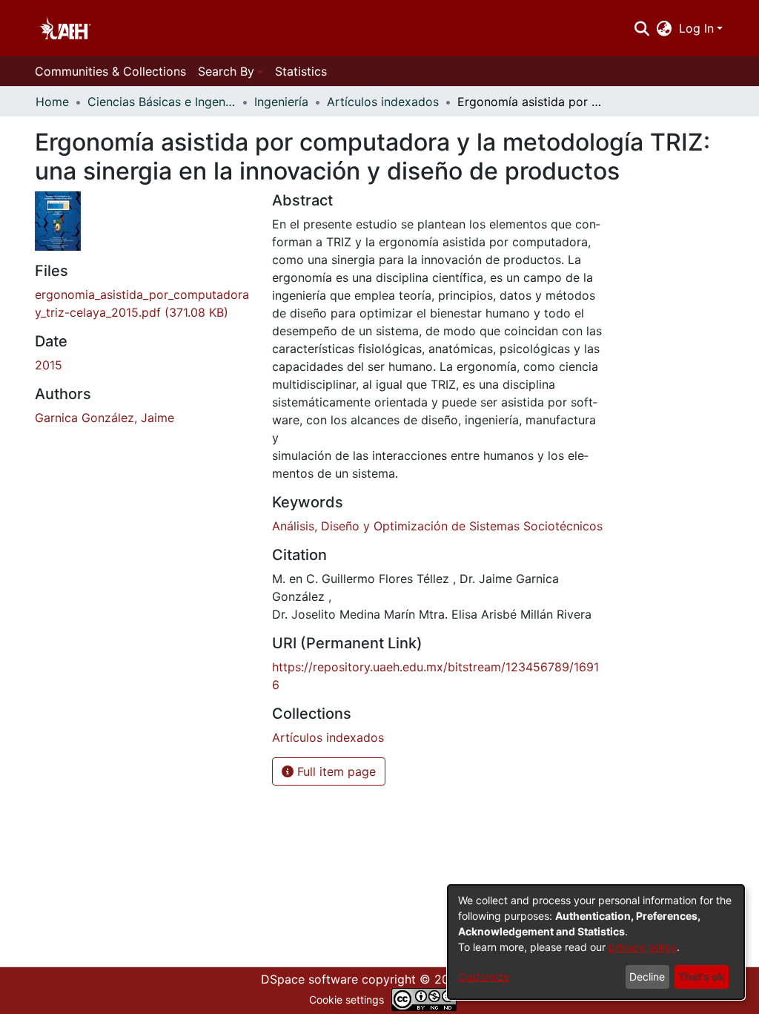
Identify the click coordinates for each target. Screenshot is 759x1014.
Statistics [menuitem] (301, 71)
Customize (483, 976)
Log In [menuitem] (696, 28)
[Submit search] (641, 28)
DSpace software (309, 979)
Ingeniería (281, 101)
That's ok (701, 976)
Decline (647, 976)
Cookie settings (346, 999)
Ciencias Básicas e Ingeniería (161, 101)
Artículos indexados (383, 101)
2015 (48, 365)
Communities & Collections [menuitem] (110, 71)
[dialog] (596, 942)
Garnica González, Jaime (104, 417)
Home (52, 101)
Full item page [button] (335, 771)
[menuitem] (664, 28)
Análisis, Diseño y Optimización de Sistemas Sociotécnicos (437, 525)
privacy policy (643, 947)
